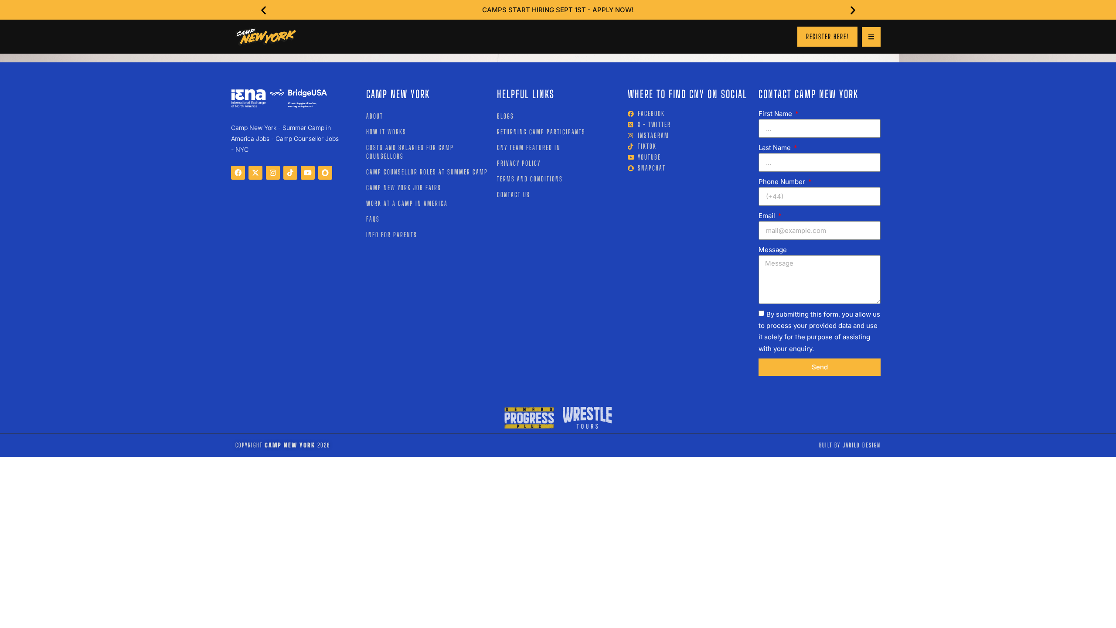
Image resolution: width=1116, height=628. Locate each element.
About (374, 116)
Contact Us (513, 194)
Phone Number (783, 181)
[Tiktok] (290, 173)
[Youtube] (308, 173)
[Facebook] (238, 173)
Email (768, 216)
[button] (263, 9)
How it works (386, 132)
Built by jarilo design (850, 445)
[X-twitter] (255, 173)
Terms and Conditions (530, 179)
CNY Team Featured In (529, 147)
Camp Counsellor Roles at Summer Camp (427, 172)
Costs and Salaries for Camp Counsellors (410, 151)
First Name (776, 113)
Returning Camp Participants (541, 132)
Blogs (505, 116)
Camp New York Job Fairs (403, 187)
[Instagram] (273, 173)
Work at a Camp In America (407, 203)
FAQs (373, 219)
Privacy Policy (519, 163)
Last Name (776, 147)
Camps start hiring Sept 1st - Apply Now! (558, 10)
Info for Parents (391, 235)
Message (773, 250)
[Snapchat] (325, 173)
